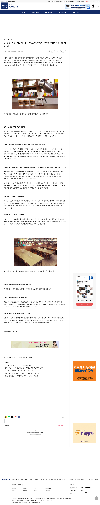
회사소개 (45, 479)
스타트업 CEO (62, 12)
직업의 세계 (48, 12)
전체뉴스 (23, 12)
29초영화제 (47, 490)
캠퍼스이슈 (75, 12)
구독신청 (92, 1)
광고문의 (56, 479)
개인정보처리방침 (68, 479)
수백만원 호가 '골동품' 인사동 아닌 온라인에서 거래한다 (22, 373)
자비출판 (83, 1)
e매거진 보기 (84, 304)
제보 (87, 1)
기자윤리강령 (77, 479)
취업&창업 (35, 12)
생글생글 (25, 490)
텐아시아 (14, 490)
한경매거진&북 (4, 1)
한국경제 (14, 488)
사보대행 (78, 1)
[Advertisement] (50, 26)
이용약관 (61, 479)
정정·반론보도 (84, 479)
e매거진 (97, 1)
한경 (51, 1)
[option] (77, 6)
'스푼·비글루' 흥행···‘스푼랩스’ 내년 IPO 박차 (18, 365)
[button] (93, 6)
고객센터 (91, 479)
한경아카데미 (48, 488)
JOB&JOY (9, 39)
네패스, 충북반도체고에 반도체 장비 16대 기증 (19, 370)
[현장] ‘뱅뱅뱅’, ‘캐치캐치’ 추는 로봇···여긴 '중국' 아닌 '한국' (22, 376)
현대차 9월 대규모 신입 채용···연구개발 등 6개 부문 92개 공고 (24, 368)
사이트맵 (96, 479)
